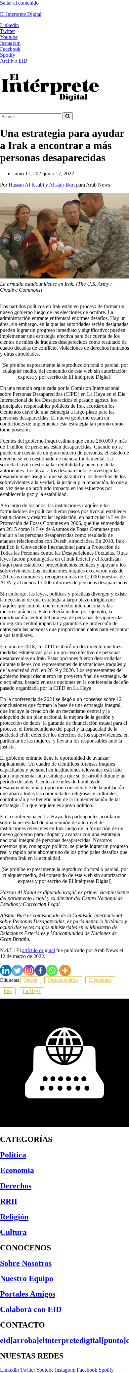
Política (13, 1155)
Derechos (15, 1186)
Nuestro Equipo (26, 1278)
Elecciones (100, 980)
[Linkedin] (6, 970)
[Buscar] (68, 116)
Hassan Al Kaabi (26, 185)
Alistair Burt (62, 185)
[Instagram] (29, 970)
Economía (17, 1170)
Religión (14, 1216)
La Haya (31, 991)
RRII (8, 1201)
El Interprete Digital (20, 14)
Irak (8, 991)
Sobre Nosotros (26, 1263)
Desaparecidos (63, 980)
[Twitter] (17, 970)
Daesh (30, 980)
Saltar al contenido (19, 3)
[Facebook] (40, 970)
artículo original (38, 950)
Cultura (13, 1232)
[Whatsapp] (52, 970)
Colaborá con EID (31, 1309)
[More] (65, 970)
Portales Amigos (27, 1294)
